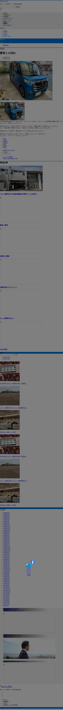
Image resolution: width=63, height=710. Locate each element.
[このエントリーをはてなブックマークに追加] (28, 566)
